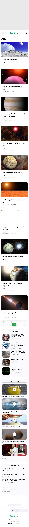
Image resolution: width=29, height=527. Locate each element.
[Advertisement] (14, 15)
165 (3, 325)
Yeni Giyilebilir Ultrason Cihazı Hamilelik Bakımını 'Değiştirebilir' (18, 352)
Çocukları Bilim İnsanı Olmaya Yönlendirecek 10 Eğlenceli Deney (13, 469)
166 (6, 325)
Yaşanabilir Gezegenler (10, 60)
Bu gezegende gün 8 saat (11, 313)
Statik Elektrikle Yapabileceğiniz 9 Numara (13, 427)
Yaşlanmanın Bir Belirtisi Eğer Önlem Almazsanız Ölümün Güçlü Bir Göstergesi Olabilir (18, 335)
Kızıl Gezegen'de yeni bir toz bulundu (14, 200)
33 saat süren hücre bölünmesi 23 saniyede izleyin (13, 441)
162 (17, 321)
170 (22, 325)
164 (24, 321)
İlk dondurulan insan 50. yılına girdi (10, 485)
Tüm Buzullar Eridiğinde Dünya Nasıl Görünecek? (11, 411)
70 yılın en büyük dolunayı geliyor (9, 489)
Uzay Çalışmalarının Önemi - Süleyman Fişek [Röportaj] (13, 457)
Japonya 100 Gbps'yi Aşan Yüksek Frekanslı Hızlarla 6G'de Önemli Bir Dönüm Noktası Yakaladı (18, 344)
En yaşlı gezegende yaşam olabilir (13, 256)
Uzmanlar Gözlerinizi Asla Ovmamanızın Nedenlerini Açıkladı (17, 361)
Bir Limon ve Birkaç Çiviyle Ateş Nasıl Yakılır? (13, 396)
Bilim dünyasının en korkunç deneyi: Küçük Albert (13, 474)
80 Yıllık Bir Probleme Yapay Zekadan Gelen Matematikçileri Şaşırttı (18, 369)
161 (13, 321)
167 (10, 325)
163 (20, 321)
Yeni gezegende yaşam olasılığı (12, 173)
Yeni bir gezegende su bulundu (12, 87)
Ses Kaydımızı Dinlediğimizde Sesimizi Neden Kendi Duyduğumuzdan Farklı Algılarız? (14, 480)
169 (18, 325)
